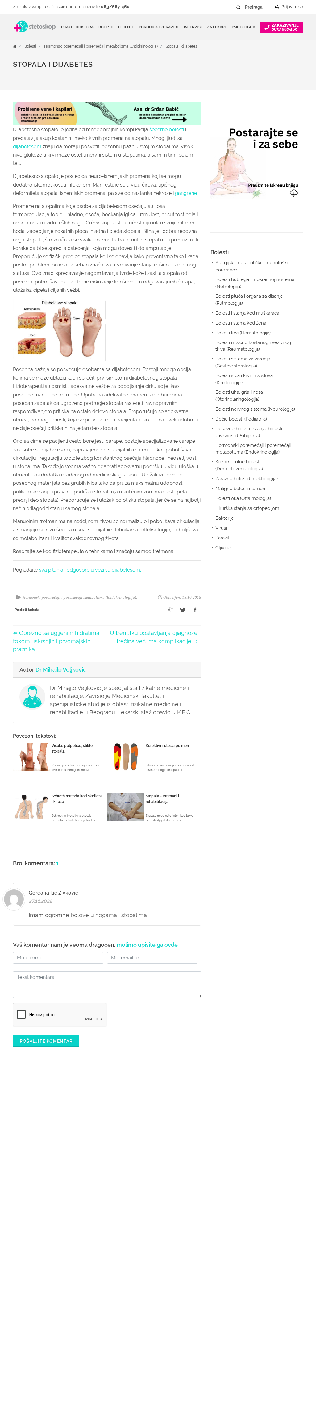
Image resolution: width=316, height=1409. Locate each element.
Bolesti (30, 46)
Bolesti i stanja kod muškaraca (247, 313)
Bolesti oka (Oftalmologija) (243, 498)
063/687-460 (115, 6)
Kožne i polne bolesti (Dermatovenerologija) (239, 465)
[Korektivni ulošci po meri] (125, 757)
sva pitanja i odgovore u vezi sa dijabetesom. (90, 570)
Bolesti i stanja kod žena (240, 323)
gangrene (186, 193)
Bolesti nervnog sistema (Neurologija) (255, 409)
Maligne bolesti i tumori (240, 488)
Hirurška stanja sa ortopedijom (247, 508)
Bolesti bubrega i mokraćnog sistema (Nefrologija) (254, 283)
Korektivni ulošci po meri (167, 746)
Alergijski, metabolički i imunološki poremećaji (251, 266)
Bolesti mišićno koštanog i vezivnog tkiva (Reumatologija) (253, 346)
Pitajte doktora (77, 27)
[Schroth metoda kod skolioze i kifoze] (31, 807)
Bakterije (224, 518)
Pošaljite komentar (46, 1041)
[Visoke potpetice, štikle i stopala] (31, 757)
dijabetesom (27, 146)
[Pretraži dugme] (238, 7)
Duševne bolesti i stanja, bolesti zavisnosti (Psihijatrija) (248, 432)
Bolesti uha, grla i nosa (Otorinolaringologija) (239, 395)
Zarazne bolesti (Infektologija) (246, 478)
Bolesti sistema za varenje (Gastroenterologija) (242, 362)
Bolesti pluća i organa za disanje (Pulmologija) (249, 299)
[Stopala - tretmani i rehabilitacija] (125, 807)
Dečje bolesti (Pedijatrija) (241, 419)
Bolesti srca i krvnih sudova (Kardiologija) (244, 379)
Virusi (221, 528)
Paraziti (222, 538)
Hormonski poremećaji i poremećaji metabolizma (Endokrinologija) (101, 46)
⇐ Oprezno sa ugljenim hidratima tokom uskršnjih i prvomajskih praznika (56, 641)
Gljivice (223, 548)
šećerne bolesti (166, 129)
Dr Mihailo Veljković (60, 669)
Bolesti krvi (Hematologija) (243, 333)
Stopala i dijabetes (181, 46)
